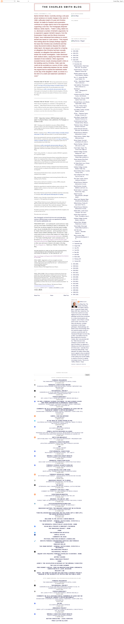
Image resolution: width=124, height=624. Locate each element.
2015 (74, 277)
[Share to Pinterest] (41, 290)
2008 (74, 292)
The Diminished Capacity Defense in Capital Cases (59, 381)
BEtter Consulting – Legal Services (59, 618)
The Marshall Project (59, 390)
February (76, 259)
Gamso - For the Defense (60, 416)
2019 (74, 268)
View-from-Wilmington (60, 494)
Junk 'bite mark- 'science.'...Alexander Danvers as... (80, 231)
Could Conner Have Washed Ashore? (59, 457)
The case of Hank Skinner (59, 565)
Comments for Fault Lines (59, 489)
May (75, 252)
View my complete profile (78, 364)
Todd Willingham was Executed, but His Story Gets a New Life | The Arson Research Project (59, 513)
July (75, 248)
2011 (74, 285)
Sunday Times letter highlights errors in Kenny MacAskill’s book (59, 500)
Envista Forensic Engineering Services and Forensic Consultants (59, 541)
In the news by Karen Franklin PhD (59, 420)
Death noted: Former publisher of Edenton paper (59, 471)
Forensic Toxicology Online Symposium (59, 466)
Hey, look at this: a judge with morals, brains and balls (59, 398)
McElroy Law (59, 570)
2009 (74, 290)
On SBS (59, 426)
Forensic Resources (59, 380)
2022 (74, 59)
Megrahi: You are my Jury (59, 499)
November (77, 64)
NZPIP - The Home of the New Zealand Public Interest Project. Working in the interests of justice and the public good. (59, 573)
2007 (74, 294)
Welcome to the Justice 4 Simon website (59, 519)
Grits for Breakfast (59, 437)
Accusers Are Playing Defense (59, 428)
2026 (74, 51)
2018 (74, 270)
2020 (74, 266)
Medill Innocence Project (59, 559)
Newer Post (37, 295)
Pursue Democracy (59, 396)
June (75, 250)
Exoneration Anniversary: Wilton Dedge (59, 481)
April (75, 254)
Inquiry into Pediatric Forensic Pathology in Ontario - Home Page (60, 554)
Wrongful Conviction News (59, 442)
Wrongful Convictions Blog (59, 460)
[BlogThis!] (36, 290)
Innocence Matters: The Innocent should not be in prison (59, 508)
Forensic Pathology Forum (59, 474)
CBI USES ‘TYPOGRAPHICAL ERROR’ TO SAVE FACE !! (59, 505)
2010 (74, 288)
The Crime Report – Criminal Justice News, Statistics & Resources (59, 521)
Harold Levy (83, 301)
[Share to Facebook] (40, 290)
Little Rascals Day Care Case (59, 469)
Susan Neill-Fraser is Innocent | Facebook (59, 526)
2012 (74, 283)
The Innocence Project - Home (60, 528)
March (76, 256)
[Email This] (35, 290)
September (77, 243)
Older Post (66, 295)
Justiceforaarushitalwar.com (60, 503)
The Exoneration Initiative (59, 532)
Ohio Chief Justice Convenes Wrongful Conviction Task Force (60, 462)
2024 (74, 55)
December (77, 61)
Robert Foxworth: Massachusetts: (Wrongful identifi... (81, 195)
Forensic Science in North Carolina (59, 465)
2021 (74, 264)
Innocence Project (59, 608)
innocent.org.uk (60, 544)
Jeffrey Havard (59, 557)
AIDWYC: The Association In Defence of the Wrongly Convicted (59, 563)
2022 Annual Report (59, 448)
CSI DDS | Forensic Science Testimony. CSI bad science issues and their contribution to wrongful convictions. (59, 402)
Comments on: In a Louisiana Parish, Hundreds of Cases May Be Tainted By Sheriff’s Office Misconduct (59, 409)
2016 (74, 274)
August (76, 245)
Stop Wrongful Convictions (59, 451)
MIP (59, 446)
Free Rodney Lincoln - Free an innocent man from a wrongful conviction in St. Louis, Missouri (59, 568)
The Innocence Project (59, 549)
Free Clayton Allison (59, 620)
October (76, 241)
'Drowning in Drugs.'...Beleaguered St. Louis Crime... (80, 90)
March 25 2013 (59, 515)
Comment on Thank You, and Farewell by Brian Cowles (59, 491)
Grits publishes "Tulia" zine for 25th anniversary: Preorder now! (59, 438)
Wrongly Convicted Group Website (59, 456)
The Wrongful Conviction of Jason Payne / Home (59, 524)
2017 (74, 272)
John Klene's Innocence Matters (60, 509)
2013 (74, 281)
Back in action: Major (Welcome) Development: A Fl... (81, 237)
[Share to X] (38, 290)
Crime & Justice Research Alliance (59, 431)
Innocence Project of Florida (60, 480)
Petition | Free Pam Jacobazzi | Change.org (59, 539)
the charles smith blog (62, 7)
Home (51, 295)
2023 (74, 57)
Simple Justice (59, 534)
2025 (74, 53)
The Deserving (59, 417)
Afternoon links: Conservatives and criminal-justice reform (59, 486)
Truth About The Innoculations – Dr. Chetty (59, 452)
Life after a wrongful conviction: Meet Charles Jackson (59, 443)
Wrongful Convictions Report (60, 384)
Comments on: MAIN (59, 536)
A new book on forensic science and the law (60, 495)
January (76, 261)
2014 (74, 279)
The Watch (59, 485)
